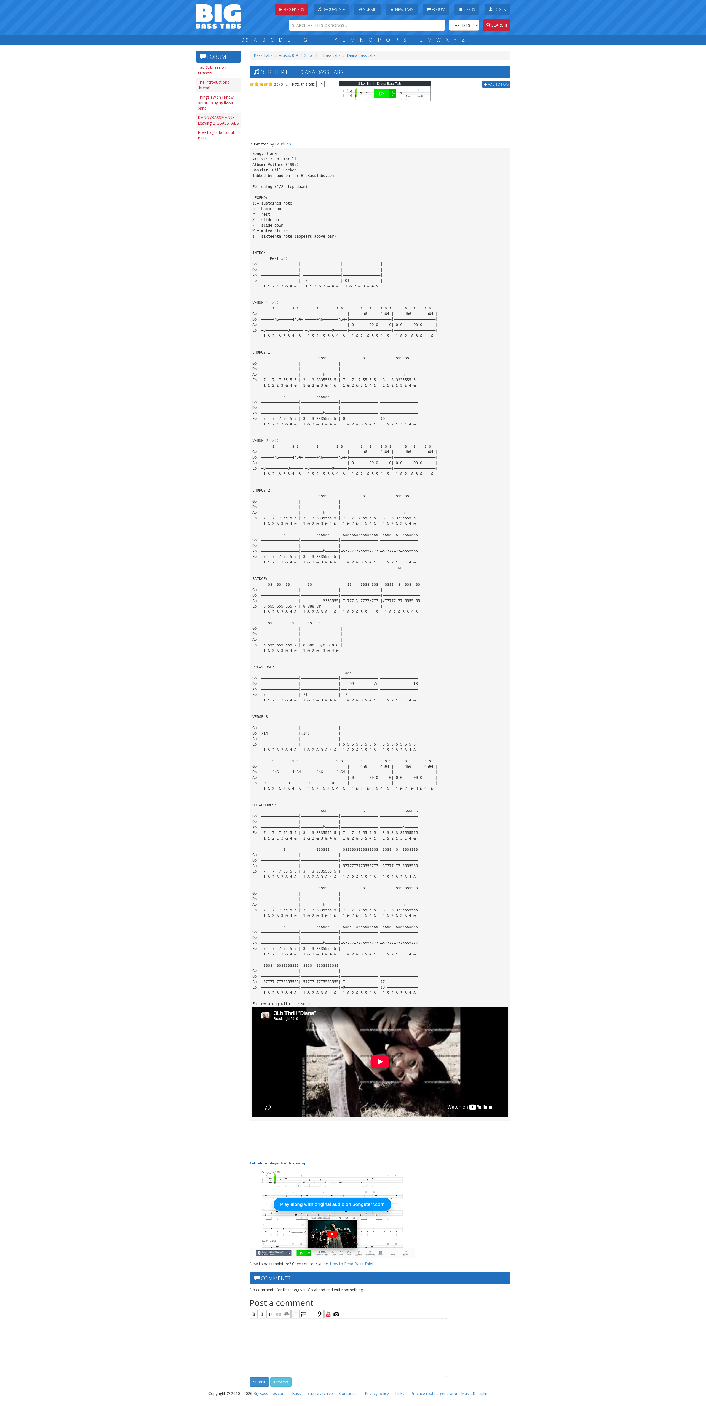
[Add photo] (336, 1314)
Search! (498, 25)
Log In (499, 9)
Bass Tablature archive (312, 1393)
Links (399, 1393)
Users (468, 9)
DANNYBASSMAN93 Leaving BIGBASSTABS (218, 120)
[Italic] (262, 1314)
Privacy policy (377, 1393)
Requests (332, 9)
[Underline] (270, 1314)
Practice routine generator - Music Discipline (450, 1393)
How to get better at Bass (216, 135)
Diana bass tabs (361, 55)
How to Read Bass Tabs (351, 1263)
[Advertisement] (218, 228)
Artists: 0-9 (288, 55)
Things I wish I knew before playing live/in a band (218, 102)
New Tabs (403, 9)
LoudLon (283, 144)
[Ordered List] (295, 1314)
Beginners (293, 9)
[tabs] (320, 1314)
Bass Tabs (263, 55)
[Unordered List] (303, 1314)
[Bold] (254, 1314)
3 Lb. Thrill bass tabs (322, 55)
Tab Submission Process (212, 70)
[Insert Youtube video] (328, 1314)
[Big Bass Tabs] (218, 15)
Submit (369, 9)
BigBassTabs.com (269, 1393)
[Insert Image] (287, 1314)
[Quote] (311, 1314)
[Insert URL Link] (278, 1314)
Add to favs (498, 84)
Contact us (349, 1393)
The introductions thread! (213, 85)
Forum (438, 9)
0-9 (244, 39)
